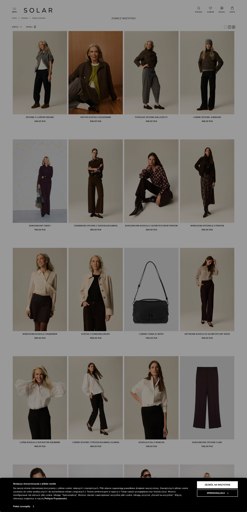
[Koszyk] (232, 9)
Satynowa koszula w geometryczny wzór (207, 334)
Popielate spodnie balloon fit (151, 117)
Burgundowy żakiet (40, 226)
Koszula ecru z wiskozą (151, 442)
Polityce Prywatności (55, 498)
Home (14, 18)
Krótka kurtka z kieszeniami (95, 117)
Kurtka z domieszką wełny (95, 334)
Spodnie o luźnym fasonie (40, 117)
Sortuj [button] (15, 27)
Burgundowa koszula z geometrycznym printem (151, 226)
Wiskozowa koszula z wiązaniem (40, 334)
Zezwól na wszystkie (217, 485)
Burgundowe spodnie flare (207, 442)
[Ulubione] (210, 9)
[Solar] (38, 10)
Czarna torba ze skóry (151, 334)
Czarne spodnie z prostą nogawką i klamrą (95, 442)
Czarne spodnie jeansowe (207, 117)
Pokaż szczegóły (21, 506)
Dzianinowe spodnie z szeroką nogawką (95, 226)
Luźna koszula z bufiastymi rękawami (40, 442)
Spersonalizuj (216, 493)
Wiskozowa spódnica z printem (207, 226)
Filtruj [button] (29, 27)
